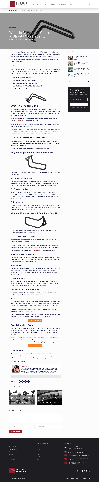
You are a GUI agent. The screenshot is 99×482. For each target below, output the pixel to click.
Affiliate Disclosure (13, 459)
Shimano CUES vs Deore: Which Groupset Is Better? (81, 69)
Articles (53, 4)
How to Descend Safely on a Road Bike (78, 455)
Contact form (12, 454)
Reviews (38, 4)
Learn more (40, 67)
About (71, 4)
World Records (52, 371)
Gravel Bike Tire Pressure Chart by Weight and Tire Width (81, 63)
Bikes (46, 4)
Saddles (39, 456)
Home (32, 4)
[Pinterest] (80, 471)
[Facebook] (82, 471)
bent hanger (36, 250)
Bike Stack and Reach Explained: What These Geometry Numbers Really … (78, 451)
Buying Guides (63, 4)
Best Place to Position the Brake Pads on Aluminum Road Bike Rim (49, 398)
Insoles (38, 451)
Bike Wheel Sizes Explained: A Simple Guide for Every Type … (78, 463)
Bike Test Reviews (13, 478)
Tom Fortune (14, 402)
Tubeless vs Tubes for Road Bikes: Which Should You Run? (82, 75)
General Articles (13, 446)
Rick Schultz (42, 402)
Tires (38, 459)
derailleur (55, 109)
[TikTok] (84, 471)
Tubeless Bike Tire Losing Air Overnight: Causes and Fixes (81, 58)
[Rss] (89, 471)
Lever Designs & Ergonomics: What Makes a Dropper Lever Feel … (77, 447)
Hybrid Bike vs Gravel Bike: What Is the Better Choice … (78, 458)
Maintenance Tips (13, 449)
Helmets (39, 449)
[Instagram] (12, 376)
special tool (20, 120)
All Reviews (12, 451)
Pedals (38, 454)
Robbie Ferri (14, 39)
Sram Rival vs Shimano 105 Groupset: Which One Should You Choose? (21, 398)
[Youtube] (77, 471)
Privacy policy (12, 456)
